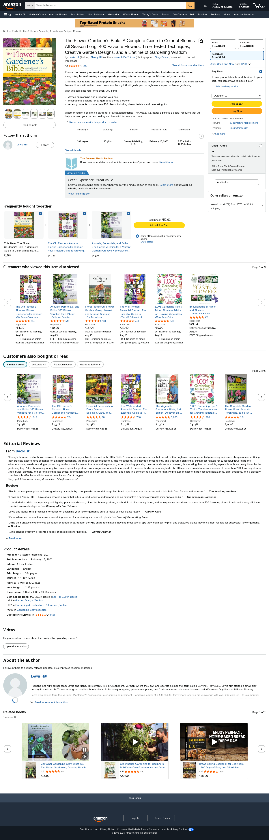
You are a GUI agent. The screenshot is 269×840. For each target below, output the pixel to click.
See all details (73, 150)
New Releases (96, 14)
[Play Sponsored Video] (134, 742)
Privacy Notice (107, 829)
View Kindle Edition (79, 193)
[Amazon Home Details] (253, 14)
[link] (68, 225)
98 (103, 417)
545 (35, 417)
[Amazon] (12, 5)
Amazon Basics (58, 14)
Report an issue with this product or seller (93, 122)
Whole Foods (131, 14)
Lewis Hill (73, 57)
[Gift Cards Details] (186, 14)
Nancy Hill (96, 57)
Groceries (113, 14)
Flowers (77, 31)
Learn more (166, 184)
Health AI (19, 14)
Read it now (166, 162)
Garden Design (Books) (29, 600)
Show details (147, 242)
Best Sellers (77, 14)
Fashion (202, 14)
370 (208, 417)
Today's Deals (150, 14)
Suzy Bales (161, 57)
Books (165, 14)
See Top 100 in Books (64, 596)
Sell (192, 14)
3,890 (174, 417)
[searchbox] (110, 5)
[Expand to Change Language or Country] (145, 818)
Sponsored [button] (8, 717)
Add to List (223, 182)
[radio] (223, 44)
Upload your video (16, 646)
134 (242, 417)
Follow (44, 144)
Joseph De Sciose (124, 57)
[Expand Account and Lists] (234, 7)
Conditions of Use (89, 829)
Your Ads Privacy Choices (174, 829)
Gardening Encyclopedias (31, 609)
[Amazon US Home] (100, 819)
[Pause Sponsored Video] (84, 750)
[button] (7, 14)
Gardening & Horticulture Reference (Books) (41, 605)
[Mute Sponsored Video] (84, 756)
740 (138, 417)
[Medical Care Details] (45, 14)
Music (227, 14)
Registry (215, 14)
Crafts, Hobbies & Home (24, 31)
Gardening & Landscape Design (55, 31)
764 (69, 417)
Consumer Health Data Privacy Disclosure (138, 829)
